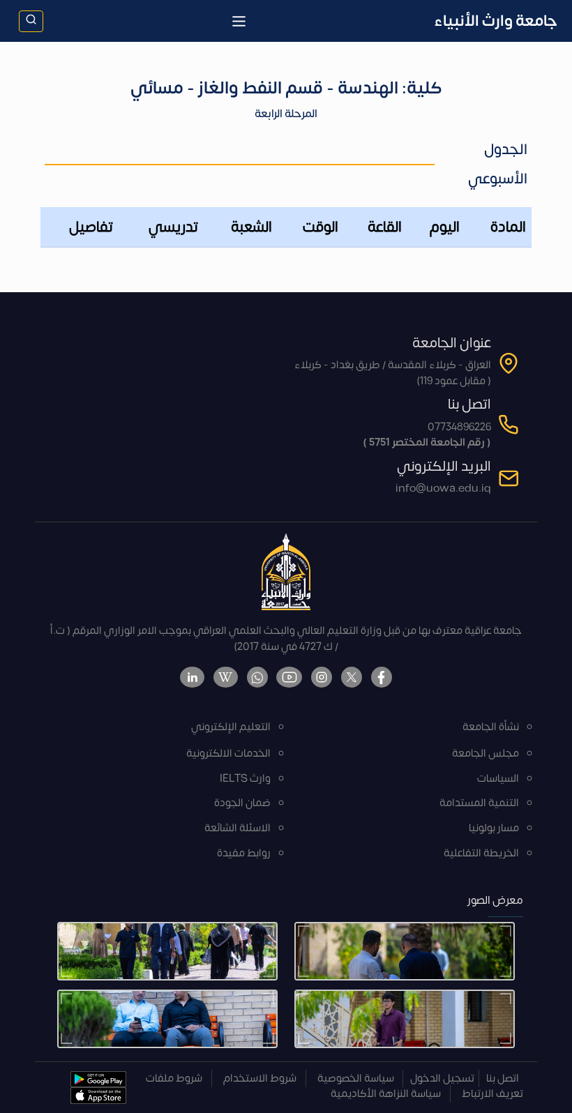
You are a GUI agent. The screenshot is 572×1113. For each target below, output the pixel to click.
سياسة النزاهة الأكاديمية (386, 1094)
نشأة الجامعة (490, 727)
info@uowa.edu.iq (443, 488)
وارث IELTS (245, 778)
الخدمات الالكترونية (228, 753)
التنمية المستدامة (479, 803)
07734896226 (459, 427)
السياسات (498, 778)
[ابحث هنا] (31, 21)
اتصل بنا (502, 1078)
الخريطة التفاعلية (481, 853)
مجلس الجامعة (485, 753)
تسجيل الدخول (442, 1078)
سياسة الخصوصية (355, 1078)
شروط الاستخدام (259, 1078)
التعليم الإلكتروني (231, 727)
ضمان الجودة (242, 803)
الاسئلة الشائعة (237, 828)
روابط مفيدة (244, 853)
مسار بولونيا (494, 828)
